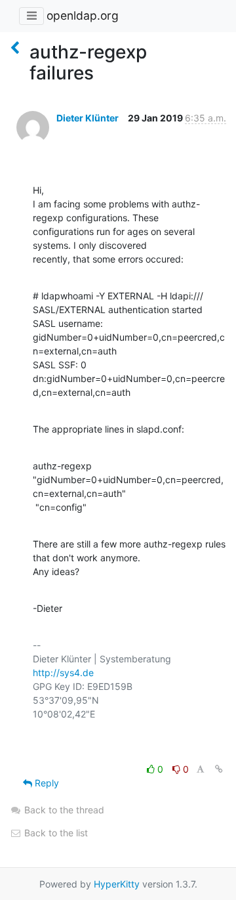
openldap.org (83, 15)
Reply (45, 782)
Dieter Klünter (87, 117)
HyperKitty (117, 883)
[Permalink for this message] (219, 769)
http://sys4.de (63, 672)
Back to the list (55, 832)
